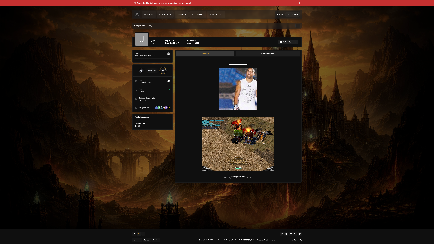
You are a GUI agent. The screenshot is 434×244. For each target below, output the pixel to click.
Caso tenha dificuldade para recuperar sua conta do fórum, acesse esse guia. (164, 3)
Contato (146, 240)
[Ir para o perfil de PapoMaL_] (161, 107)
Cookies (155, 240)
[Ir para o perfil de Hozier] (156, 107)
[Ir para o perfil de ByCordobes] (166, 107)
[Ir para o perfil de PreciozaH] (159, 107)
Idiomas (137, 240)
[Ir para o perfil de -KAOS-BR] (168, 107)
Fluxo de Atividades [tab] (268, 53)
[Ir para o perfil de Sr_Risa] (163, 107)
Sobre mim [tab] (205, 53)
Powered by (291, 240)
